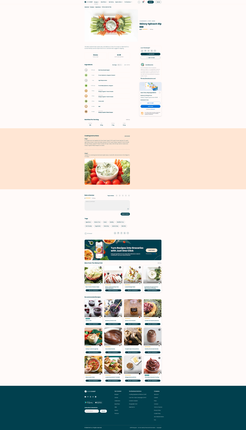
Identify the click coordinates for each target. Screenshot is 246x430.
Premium (117, 413)
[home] (89, 2)
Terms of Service (158, 407)
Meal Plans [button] (103, 2)
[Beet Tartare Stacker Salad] (94, 278)
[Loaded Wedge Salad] (133, 278)
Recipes (116, 394)
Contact (156, 404)
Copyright (158, 427)
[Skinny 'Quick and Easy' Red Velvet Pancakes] (113, 278)
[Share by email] (155, 51)
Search (116, 410)
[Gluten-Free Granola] (133, 312)
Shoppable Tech (133, 404)
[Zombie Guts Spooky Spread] (152, 312)
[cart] (143, 2)
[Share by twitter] (152, 51)
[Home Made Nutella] (113, 341)
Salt (99, 106)
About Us (156, 394)
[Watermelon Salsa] (93, 369)
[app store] (98, 402)
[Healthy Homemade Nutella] (152, 341)
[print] (142, 51)
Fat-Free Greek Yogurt (104, 70)
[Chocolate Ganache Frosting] (152, 369)
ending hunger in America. (151, 114)
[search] (139, 2)
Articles (116, 397)
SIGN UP (150, 2)
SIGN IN (158, 2)
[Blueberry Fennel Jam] (113, 312)
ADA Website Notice (159, 416)
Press (155, 401)
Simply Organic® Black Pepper (105, 112)
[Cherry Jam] (93, 312)
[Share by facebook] (149, 51)
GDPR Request (133, 427)
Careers (156, 397)
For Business (128, 2)
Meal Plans (117, 404)
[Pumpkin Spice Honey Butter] (133, 341)
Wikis (116, 407)
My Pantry (111, 2)
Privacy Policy (157, 410)
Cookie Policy (157, 413)
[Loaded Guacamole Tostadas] (113, 369)
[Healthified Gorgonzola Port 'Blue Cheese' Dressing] (152, 278)
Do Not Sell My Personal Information (146, 427)
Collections (117, 401)
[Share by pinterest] (145, 51)
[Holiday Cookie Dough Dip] (93, 341)
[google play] (89, 402)
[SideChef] (90, 392)
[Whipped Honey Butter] (133, 369)
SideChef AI (132, 407)
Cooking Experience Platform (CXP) (137, 394)
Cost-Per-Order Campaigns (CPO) (137, 397)
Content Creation (133, 401)
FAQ (155, 420)
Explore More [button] (118, 2)
